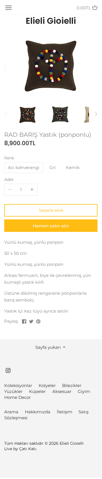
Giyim (84, 391)
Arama (11, 411)
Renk (9, 158)
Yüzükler (13, 391)
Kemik (73, 167)
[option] (27, 114)
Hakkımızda (37, 411)
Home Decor (17, 397)
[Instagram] (8, 370)
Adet (9, 179)
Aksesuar (61, 391)
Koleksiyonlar (18, 385)
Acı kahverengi (23, 167)
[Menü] (8, 7)
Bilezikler (71, 385)
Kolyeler (47, 385)
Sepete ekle (51, 210)
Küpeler (37, 391)
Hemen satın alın (51, 225)
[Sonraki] (96, 114)
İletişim (64, 411)
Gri (52, 167)
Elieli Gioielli (51, 21)
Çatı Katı (27, 448)
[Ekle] (32, 189)
